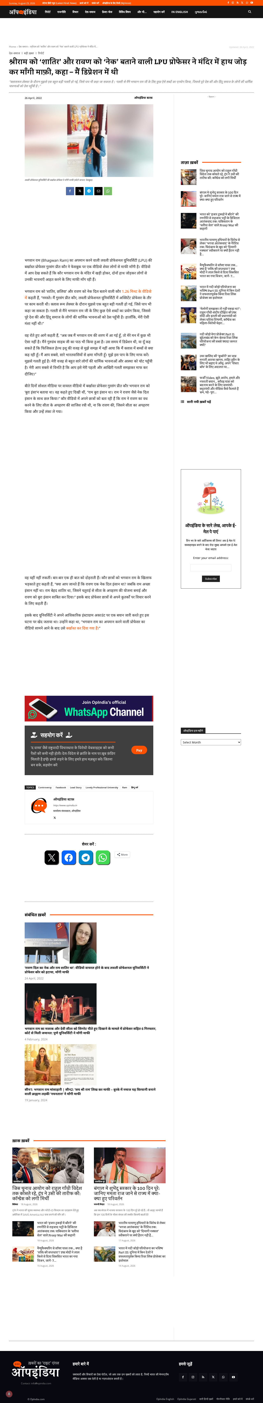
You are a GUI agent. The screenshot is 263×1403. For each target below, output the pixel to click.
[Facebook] (228, 3)
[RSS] (237, 3)
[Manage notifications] (9, 1394)
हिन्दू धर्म (134, 787)
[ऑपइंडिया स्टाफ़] (39, 808)
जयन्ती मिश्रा (99, 1204)
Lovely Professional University (102, 787)
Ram (124, 787)
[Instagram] (233, 3)
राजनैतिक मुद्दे (18, 1181)
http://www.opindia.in (65, 805)
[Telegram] (89, 191)
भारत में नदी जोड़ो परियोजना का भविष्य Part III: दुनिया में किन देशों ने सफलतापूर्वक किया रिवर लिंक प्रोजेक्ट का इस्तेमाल (142, 1255)
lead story (76, 787)
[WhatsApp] (247, 3)
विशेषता (15, 1204)
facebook (61, 787)
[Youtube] (251, 3)
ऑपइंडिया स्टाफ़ (143, 98)
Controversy (45, 787)
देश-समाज (23, 46)
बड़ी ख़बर (29, 53)
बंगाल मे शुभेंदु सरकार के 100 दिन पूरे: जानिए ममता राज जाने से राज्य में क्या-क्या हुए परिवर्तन (127, 1193)
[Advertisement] (112, 1302)
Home (12, 46)
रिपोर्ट (41, 53)
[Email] (98, 191)
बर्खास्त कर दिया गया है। (82, 628)
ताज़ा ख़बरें (189, 162)
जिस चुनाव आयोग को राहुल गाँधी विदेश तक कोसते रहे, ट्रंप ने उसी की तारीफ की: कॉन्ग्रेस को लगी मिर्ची (47, 1193)
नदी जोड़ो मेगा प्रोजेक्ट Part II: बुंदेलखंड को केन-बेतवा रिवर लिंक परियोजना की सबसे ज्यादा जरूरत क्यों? (219, 340)
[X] (242, 3)
